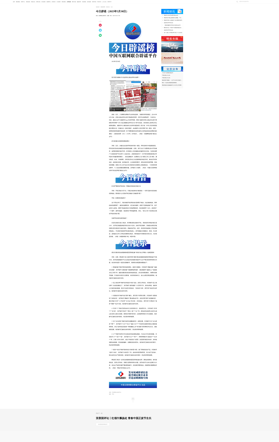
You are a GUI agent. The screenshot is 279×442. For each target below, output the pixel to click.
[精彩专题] (172, 38)
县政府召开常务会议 (167, 22)
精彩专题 (74, 1)
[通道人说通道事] (172, 46)
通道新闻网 (103, 6)
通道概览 (18, 1)
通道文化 (33, 1)
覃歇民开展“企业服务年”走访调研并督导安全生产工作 (172, 20)
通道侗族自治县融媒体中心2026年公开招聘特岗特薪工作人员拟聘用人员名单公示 (172, 85)
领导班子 (109, 1)
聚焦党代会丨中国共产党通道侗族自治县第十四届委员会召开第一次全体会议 (172, 27)
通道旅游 (28, 1)
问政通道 (84, 1)
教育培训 (94, 1)
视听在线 (38, 1)
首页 (14, 1)
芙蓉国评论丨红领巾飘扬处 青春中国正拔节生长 (123, 418)
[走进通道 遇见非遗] (172, 58)
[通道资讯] (172, 11)
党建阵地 (48, 1)
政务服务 (89, 1)
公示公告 (104, 1)
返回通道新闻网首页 (102, 424)
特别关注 (99, 1)
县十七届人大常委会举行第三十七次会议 (172, 32)
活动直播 (43, 1)
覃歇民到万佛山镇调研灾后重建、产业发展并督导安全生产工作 (172, 17)
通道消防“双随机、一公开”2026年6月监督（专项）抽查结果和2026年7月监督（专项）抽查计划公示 (172, 80)
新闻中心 (23, 1)
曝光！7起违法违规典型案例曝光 (169, 82)
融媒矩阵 (79, 1)
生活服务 (59, 1)
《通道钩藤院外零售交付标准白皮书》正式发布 (172, 25)
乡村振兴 (54, 1)
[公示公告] (172, 69)
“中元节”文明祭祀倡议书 (167, 72)
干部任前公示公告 (166, 75)
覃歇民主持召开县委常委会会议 (170, 15)
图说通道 (64, 1)
